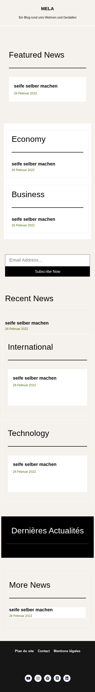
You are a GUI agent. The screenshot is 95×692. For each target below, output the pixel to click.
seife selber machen (36, 86)
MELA (47, 8)
